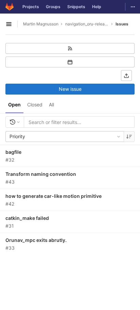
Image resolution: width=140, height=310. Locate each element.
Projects (30, 6)
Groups (53, 6)
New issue (70, 89)
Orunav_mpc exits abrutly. (36, 240)
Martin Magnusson (40, 23)
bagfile (13, 152)
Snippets (76, 6)
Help (96, 6)
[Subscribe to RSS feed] (70, 48)
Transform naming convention (40, 174)
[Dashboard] (9, 7)
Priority (17, 136)
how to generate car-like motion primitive (53, 196)
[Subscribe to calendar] (70, 62)
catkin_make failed (27, 218)
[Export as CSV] (126, 75)
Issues (122, 23)
